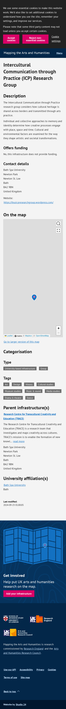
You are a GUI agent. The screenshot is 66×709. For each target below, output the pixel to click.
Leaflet (9, 335)
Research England (33, 648)
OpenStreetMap (42, 335)
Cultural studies (46, 384)
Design (17, 384)
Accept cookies (11, 39)
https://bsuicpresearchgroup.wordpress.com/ (28, 202)
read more (19, 441)
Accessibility (26, 669)
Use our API (10, 669)
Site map (25, 677)
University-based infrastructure (20, 368)
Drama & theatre (14, 397)
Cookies (52, 669)
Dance (31, 397)
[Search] (58, 223)
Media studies (53, 391)
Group (43, 368)
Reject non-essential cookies (35, 39)
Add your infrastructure (19, 593)
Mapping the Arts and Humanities (27, 53)
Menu (59, 53)
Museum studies (13, 391)
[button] (34, 297)
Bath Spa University (15, 485)
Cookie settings (56, 38)
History (30, 384)
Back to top (10, 691)
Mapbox (28, 335)
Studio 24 (21, 704)
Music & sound (34, 391)
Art (7, 384)
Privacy (40, 669)
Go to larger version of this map (21, 341)
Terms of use (10, 677)
